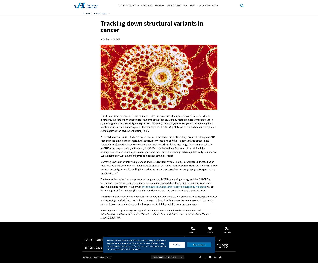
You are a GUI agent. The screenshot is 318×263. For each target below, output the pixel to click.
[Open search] (242, 5)
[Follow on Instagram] (215, 257)
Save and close (199, 245)
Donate (210, 232)
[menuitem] (129, 5)
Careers (100, 239)
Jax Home (89, 239)
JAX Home (86, 13)
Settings (176, 245)
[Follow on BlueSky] (220, 257)
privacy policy (116, 249)
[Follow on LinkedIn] (205, 257)
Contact (193, 232)
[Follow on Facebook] (200, 257)
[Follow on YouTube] (210, 257)
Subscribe (227, 232)
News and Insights (100, 13)
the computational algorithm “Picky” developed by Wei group (174, 187)
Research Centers (93, 247)
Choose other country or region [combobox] (164, 257)
